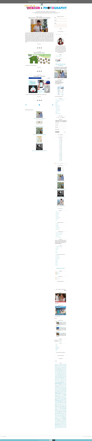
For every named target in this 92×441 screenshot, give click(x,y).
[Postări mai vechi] (53, 105)
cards (63, 374)
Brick (57, 371)
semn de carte (56, 419)
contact (65, 378)
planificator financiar (62, 410)
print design (62, 413)
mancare (62, 400)
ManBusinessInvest (58, 400)
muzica (62, 403)
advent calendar (57, 365)
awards (64, 368)
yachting (60, 427)
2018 (60, 145)
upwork (56, 424)
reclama (57, 416)
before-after (60, 369)
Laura (61, 397)
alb (58, 366)
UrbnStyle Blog (57, 101)
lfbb (58, 398)
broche (59, 371)
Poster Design (57, 229)
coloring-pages (60, 377)
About (56, 345)
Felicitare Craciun (64, 388)
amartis (65, 366)
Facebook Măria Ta (58, 258)
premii (55, 412)
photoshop (56, 409)
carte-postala (59, 375)
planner (65, 410)
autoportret (59, 368)
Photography (57, 348)
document (60, 384)
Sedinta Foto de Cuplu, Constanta (39, 118)
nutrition (61, 404)
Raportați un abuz (60, 268)
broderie (64, 371)
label (55, 397)
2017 (60, 146)
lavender (65, 397)
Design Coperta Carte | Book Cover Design (39, 134)
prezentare (65, 412)
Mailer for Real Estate (39, 53)
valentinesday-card (57, 425)
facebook (57, 387)
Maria (58, 401)
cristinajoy (56, 380)
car (61, 374)
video (63, 425)
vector (60, 425)
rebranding (63, 415)
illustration (64, 394)
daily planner (61, 381)
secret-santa (60, 418)
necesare (64, 403)
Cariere (65, 374)
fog (61, 390)
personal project (61, 407)
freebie (56, 392)
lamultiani (57, 397)
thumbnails (65, 422)
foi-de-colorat (64, 390)
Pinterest (57, 262)
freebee (65, 391)
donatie (58, 385)
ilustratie (56, 395)
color (57, 377)
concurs (59, 378)
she (64, 419)
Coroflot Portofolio (58, 109)
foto (58, 391)
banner (56, 369)
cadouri (64, 372)
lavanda (63, 397)
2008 (60, 154)
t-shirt (63, 421)
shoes (65, 419)
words (55, 427)
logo (64, 398)
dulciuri (64, 385)
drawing (60, 385)
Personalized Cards (58, 217)
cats (63, 375)
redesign (59, 416)
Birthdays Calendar (39, 142)
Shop (56, 344)
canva (60, 374)
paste (60, 406)
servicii (61, 419)
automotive (56, 368)
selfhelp (62, 418)
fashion (58, 388)
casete (62, 375)
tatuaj (65, 421)
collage (56, 377)
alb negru (61, 366)
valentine (65, 424)
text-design (62, 422)
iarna (56, 394)
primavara (58, 413)
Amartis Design (3, 436)
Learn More (60, 1)
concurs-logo (62, 378)
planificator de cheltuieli (57, 410)
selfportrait (64, 418)
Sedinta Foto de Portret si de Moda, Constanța (39, 150)
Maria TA (57, 321)
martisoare (65, 401)
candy (58, 374)
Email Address (57, 122)
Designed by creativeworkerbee (87, 436)
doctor (57, 384)
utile (63, 424)
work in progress (58, 427)
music (60, 403)
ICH (58, 394)
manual (64, 400)
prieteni (56, 413)
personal (58, 407)
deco (65, 381)
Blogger (62, 208)
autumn (62, 368)
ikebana (62, 394)
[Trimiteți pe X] (37, 48)
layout (55, 398)
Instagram (57, 112)
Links (56, 350)
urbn (58, 424)
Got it (63, 1)
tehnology (57, 422)
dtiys (62, 385)
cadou (62, 372)
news (65, 403)
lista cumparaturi (61, 398)
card (62, 374)
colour (63, 377)
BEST (63, 369)
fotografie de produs (61, 391)
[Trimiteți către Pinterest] (41, 48)
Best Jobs (57, 249)
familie (65, 387)
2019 (60, 144)
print (60, 413)
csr (60, 380)
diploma (55, 384)
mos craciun (58, 403)
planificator (59, 409)
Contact (57, 346)
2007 (60, 155)
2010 (60, 152)
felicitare (60, 388)
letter (57, 398)
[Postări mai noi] (26, 105)
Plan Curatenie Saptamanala (39, 126)
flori (55, 390)
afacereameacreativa (61, 365)
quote (55, 415)
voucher (65, 425)
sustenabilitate (56, 421)
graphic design (58, 393)
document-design (64, 384)
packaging (56, 406)
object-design (63, 404)
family (55, 388)
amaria (57, 274)
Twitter (56, 265)
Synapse (61, 421)
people (63, 406)
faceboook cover (63, 387)
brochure (61, 371)
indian (62, 395)
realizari (61, 415)
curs (63, 380)
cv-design (58, 381)
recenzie (65, 415)
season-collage (56, 418)
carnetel (56, 375)
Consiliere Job (57, 235)
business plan (58, 372)
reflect (61, 416)
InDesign (59, 395)
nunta (58, 404)
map (65, 400)
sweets (59, 421)
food (55, 391)
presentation (59, 412)
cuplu (62, 380)
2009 (60, 153)
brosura (56, 372)
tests (60, 422)
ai (65, 365)
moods (55, 403)
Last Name (56, 127)
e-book (65, 385)
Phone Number (57, 129)
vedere (62, 425)
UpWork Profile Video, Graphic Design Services (39, 17)
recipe (55, 416)
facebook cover (59, 387)
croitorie (58, 380)
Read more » (39, 67)
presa (57, 412)
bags (65, 368)
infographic (65, 395)
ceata (65, 375)
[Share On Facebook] (39, 48)
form (56, 391)
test (59, 422)
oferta (65, 404)
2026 (60, 138)
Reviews (57, 349)
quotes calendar (58, 415)
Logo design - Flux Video (39, 76)
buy (60, 372)
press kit (63, 412)
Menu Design (57, 226)
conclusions (56, 378)
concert (65, 377)
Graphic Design (57, 347)
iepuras (60, 394)
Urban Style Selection (58, 113)
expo (55, 387)
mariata (61, 401)
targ (64, 421)
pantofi (59, 406)
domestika (56, 385)
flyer (60, 390)
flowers (57, 390)
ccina (64, 375)
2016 (60, 147)
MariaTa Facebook (57, 105)
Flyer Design (57, 213)
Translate (60, 341)
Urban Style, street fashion (59, 234)
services (60, 419)
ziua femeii (64, 427)
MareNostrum (56, 401)
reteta (65, 416)
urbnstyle (60, 424)
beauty (58, 369)
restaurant (63, 416)
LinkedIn (57, 261)
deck (64, 381)
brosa (65, 371)
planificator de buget (63, 409)
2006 (60, 156)
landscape (60, 397)
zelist (62, 427)
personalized (64, 407)
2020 (60, 143)
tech (55, 422)
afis (64, 365)
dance (63, 381)
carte (57, 375)
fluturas (59, 390)
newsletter (56, 404)
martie (62, 401)
